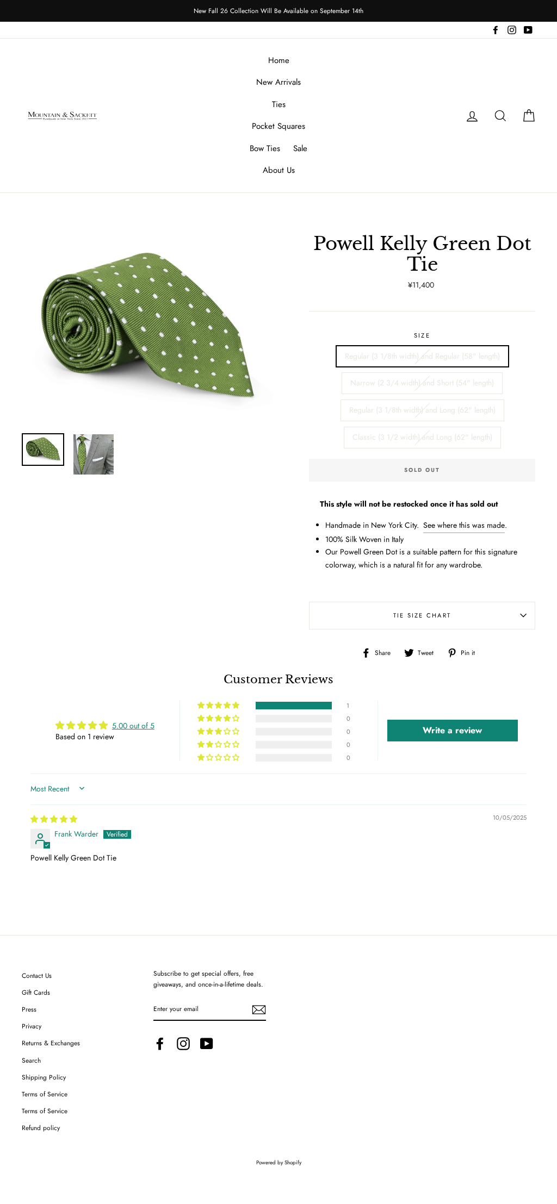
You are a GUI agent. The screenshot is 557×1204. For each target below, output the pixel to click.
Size (422, 335)
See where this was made (464, 525)
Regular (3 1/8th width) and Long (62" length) (422, 409)
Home (278, 60)
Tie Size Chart (422, 615)
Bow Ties (265, 148)
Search (31, 1060)
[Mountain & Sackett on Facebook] (159, 1043)
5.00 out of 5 (133, 725)
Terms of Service (44, 1094)
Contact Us (37, 975)
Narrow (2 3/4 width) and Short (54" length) (422, 382)
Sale (300, 148)
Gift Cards (36, 992)
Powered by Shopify (278, 1162)
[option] (278, 10)
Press (29, 1009)
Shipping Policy (44, 1077)
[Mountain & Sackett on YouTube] (206, 1043)
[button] (219, 705)
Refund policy (41, 1127)
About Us (279, 170)
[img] (53, 819)
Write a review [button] (452, 730)
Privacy (31, 1026)
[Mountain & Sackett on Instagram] (183, 1043)
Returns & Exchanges (51, 1042)
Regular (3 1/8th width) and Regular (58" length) (422, 356)
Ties (279, 104)
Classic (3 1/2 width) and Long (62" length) (422, 437)
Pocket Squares (278, 126)
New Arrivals (278, 82)
